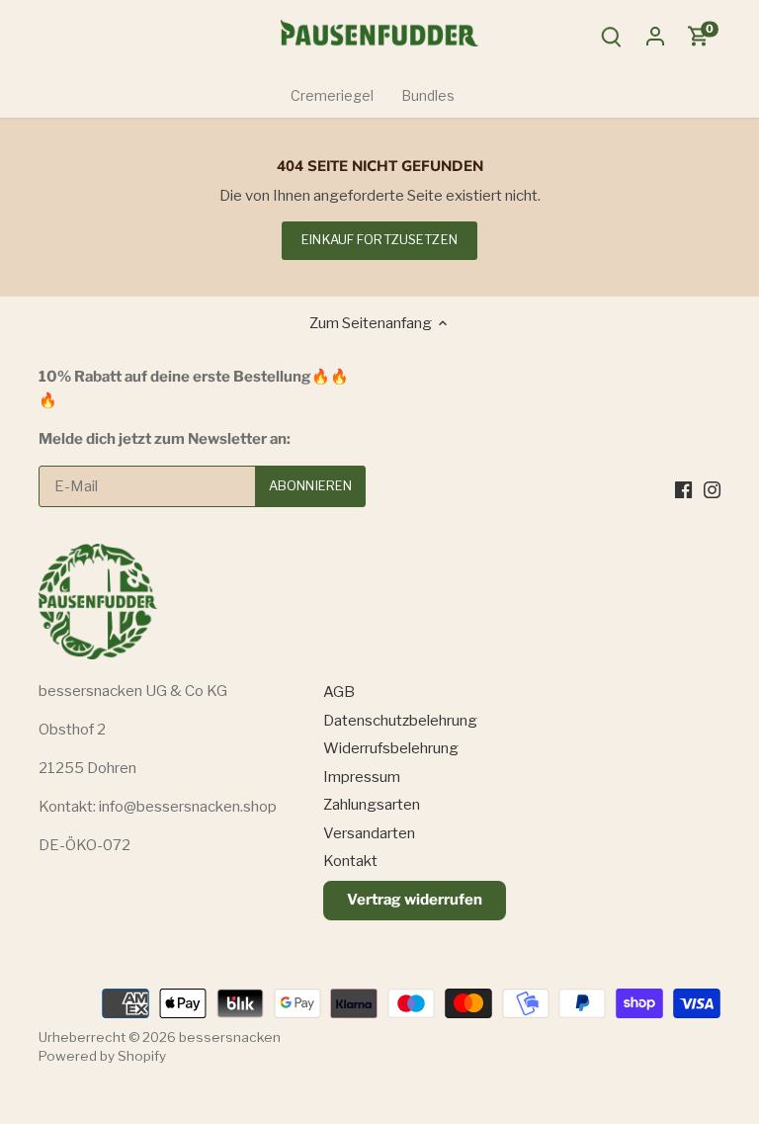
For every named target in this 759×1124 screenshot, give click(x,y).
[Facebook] (683, 488)
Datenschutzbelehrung (400, 721)
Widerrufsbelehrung (391, 748)
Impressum (361, 777)
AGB (339, 692)
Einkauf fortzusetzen (379, 239)
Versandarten (369, 833)
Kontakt (350, 861)
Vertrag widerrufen (414, 899)
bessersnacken (230, 1037)
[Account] (655, 36)
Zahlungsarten (371, 805)
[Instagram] (712, 488)
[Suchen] (611, 36)
